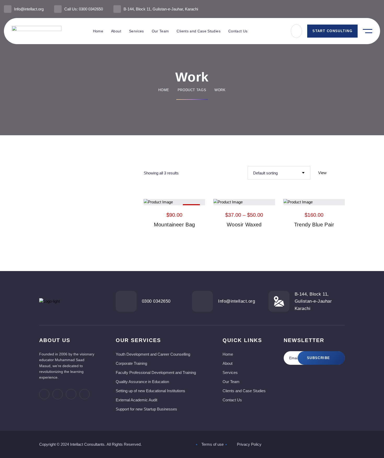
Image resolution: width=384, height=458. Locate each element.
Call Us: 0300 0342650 (83, 9)
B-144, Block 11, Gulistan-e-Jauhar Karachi (313, 301)
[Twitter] (360, 9)
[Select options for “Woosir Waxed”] (257, 201)
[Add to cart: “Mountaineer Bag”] (188, 201)
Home (163, 90)
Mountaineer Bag (174, 224)
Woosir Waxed (244, 224)
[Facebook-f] (352, 9)
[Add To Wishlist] (174, 201)
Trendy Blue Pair (314, 224)
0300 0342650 (156, 301)
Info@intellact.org (29, 9)
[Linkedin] (369, 9)
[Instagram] (378, 9)
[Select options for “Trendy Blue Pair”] (327, 201)
